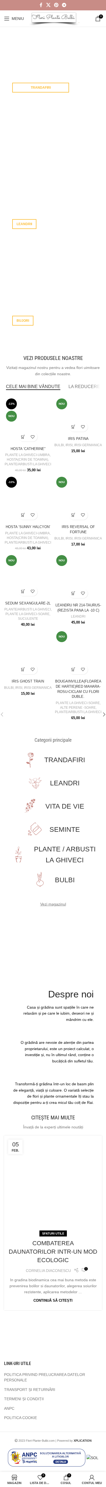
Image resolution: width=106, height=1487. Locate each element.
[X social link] (48, 5)
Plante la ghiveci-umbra (27, 455)
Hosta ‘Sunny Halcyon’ (28, 527)
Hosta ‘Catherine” (28, 449)
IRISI (69, 445)
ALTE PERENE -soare (78, 708)
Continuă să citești (53, 1301)
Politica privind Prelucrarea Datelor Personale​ (44, 1377)
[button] (23, 437)
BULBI (59, 445)
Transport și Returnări (29, 1389)
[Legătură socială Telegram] (64, 5)
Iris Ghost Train (28, 681)
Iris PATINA (78, 439)
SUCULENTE (28, 619)
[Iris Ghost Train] (28, 653)
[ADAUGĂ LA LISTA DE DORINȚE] (33, 437)
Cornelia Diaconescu (48, 1270)
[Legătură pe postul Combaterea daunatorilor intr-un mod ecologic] (53, 1185)
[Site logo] (54, 18)
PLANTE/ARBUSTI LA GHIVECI (28, 464)
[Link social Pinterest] (56, 5)
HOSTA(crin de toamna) (27, 459)
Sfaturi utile (53, 1233)
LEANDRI (78, 616)
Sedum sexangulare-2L (28, 603)
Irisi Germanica (88, 445)
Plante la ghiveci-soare (27, 614)
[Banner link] (53, 68)
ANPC (9, 1408)
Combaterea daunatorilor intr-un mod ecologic (53, 1251)
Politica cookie (20, 1418)
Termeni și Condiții (24, 1399)
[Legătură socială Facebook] (41, 5)
